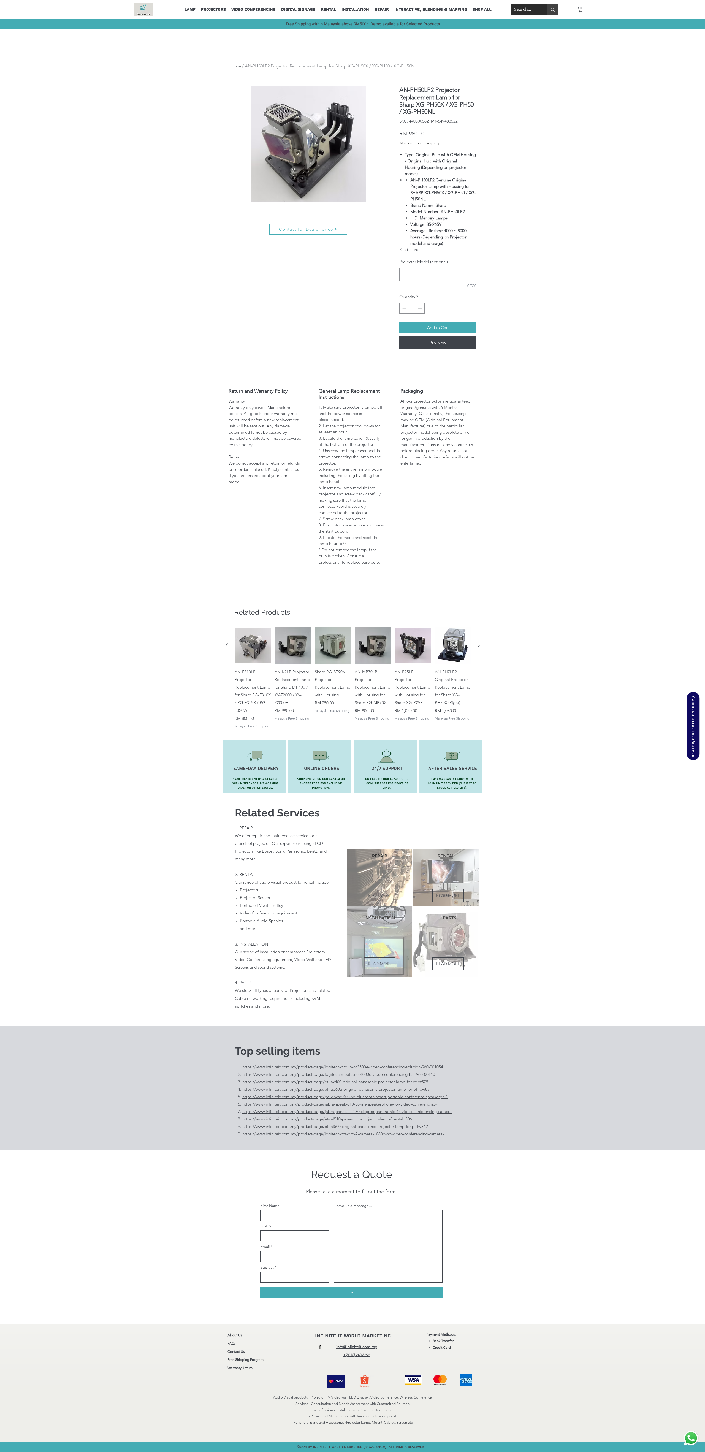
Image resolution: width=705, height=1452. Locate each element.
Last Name (270, 1226)
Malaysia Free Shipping (419, 142)
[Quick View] (253, 645)
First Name (270, 1205)
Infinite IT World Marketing (353, 1335)
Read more (408, 249)
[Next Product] (479, 645)
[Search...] (552, 9)
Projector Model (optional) (423, 261)
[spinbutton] (412, 308)
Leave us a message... (353, 1205)
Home (235, 66)
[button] (580, 9)
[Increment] (420, 308)
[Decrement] (404, 308)
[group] (352, 678)
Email (265, 1247)
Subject (267, 1267)
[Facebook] (320, 1347)
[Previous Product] (226, 645)
